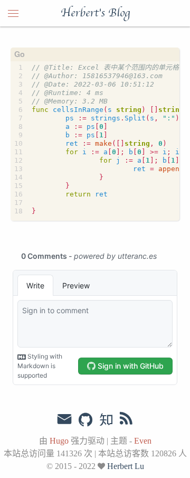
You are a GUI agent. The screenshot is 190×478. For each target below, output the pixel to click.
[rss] (126, 420)
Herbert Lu (125, 466)
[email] (64, 419)
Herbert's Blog (95, 13)
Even (142, 440)
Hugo (59, 440)
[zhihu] (106, 420)
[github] (85, 420)
